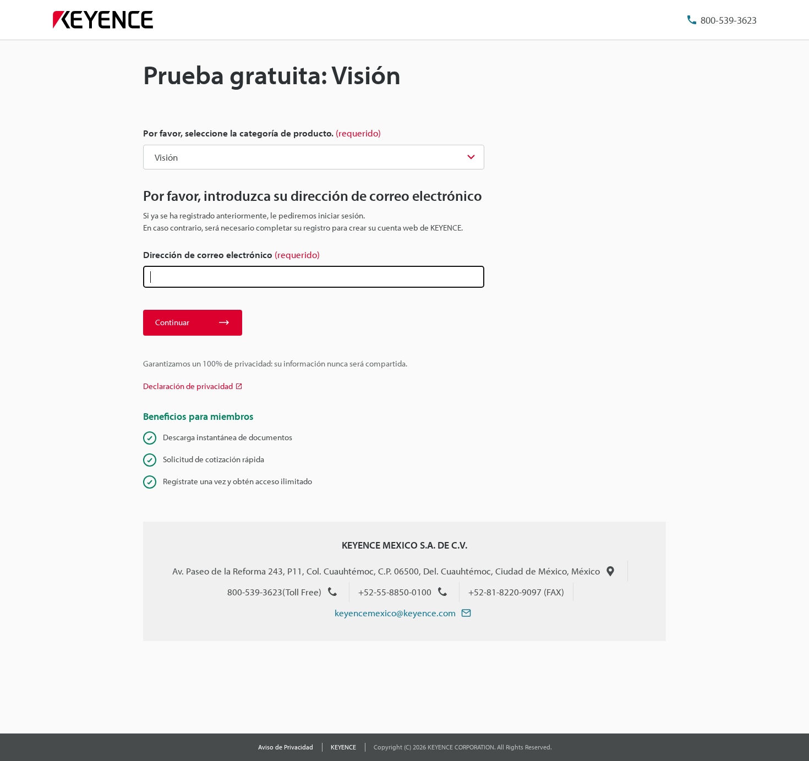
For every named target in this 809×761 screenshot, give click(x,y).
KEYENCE (343, 747)
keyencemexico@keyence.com (395, 612)
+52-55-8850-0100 (394, 592)
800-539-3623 (729, 20)
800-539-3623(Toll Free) (274, 592)
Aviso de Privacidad (285, 747)
